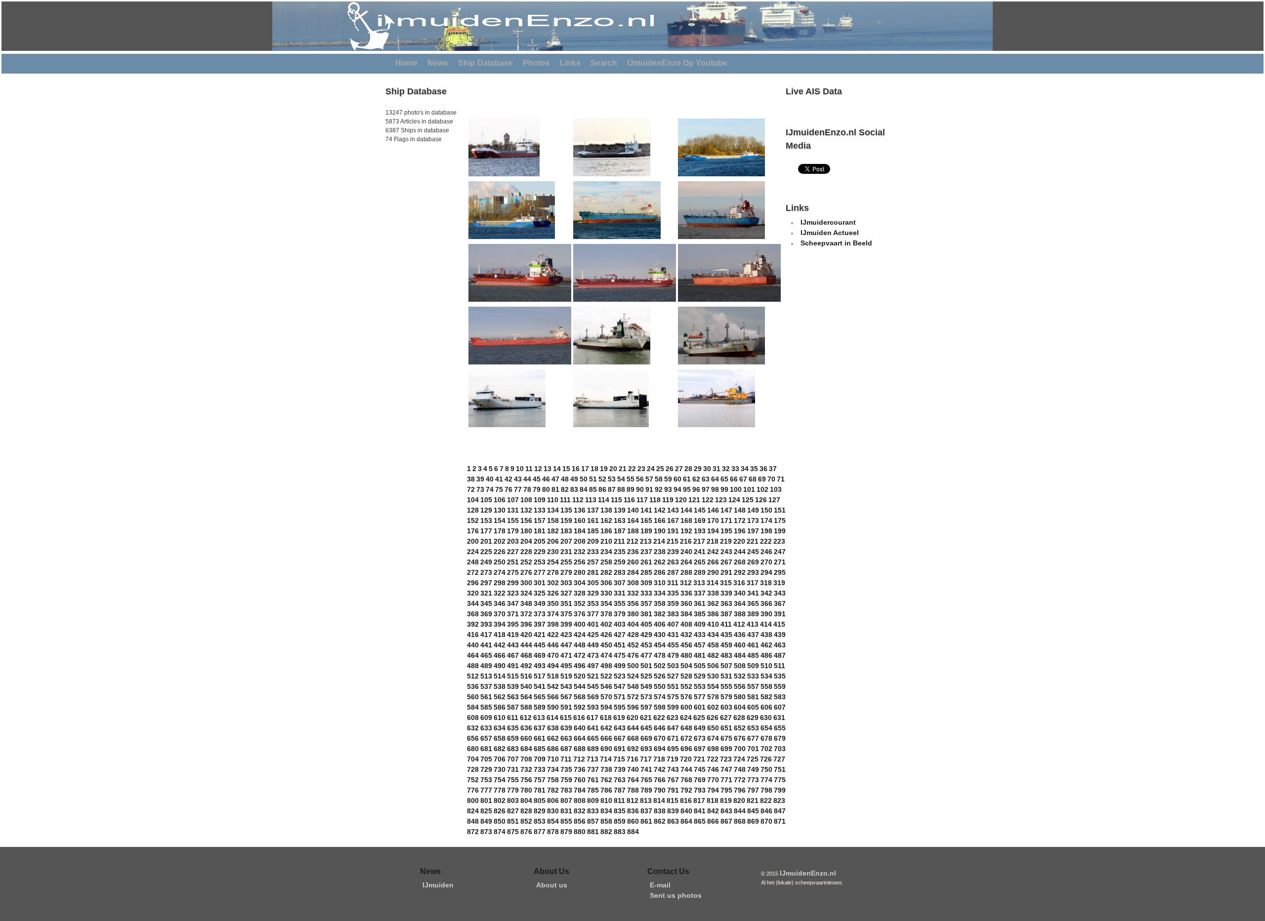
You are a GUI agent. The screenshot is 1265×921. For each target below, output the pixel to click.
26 (670, 469)
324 (526, 593)
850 (500, 821)
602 (713, 707)
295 (780, 572)
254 (553, 562)
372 (526, 614)
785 (593, 790)
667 (620, 738)
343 (780, 593)
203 (513, 541)
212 (632, 541)
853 (540, 821)
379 (620, 614)
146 (713, 510)
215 (672, 541)
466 (500, 655)
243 (726, 552)
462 (766, 645)
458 (713, 645)
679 (780, 738)
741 (646, 769)
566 (553, 697)
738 (606, 769)
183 (566, 531)
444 (526, 645)
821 (753, 800)
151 (780, 510)
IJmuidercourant (828, 222)
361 (700, 603)
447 (566, 645)
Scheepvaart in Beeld (836, 243)
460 (740, 645)
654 (766, 728)
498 (606, 666)
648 (686, 728)
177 (486, 531)
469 (540, 655)
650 (713, 728)
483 (726, 655)
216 (686, 541)
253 (540, 562)
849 (486, 821)
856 (580, 821)
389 (753, 614)
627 (726, 717)
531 (726, 676)
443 (513, 645)
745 (700, 769)
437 (753, 635)
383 (673, 614)
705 (486, 759)
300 (526, 583)
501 (646, 666)
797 (753, 790)
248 (473, 562)
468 (526, 655)
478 (660, 655)
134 (553, 510)
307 (620, 583)
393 (486, 624)
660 (526, 738)
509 (753, 666)
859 (620, 821)
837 (646, 811)
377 (593, 614)
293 (753, 572)
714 (606, 759)
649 (700, 728)
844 (740, 811)
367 (780, 603)
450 (606, 645)
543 (566, 686)
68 (753, 479)
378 (606, 614)
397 (540, 624)
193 (700, 531)
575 (673, 697)
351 (566, 603)
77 (518, 489)
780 (526, 790)
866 (713, 821)
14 (557, 469)
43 (518, 479)
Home (406, 63)
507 (726, 666)
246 (766, 552)
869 (753, 821)
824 (473, 811)
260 (633, 562)
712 (579, 759)
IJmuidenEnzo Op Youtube (677, 63)
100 (736, 489)
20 (613, 469)
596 (633, 707)
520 (580, 676)
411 (726, 624)
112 (578, 500)
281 (593, 572)
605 (753, 707)
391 (780, 614)
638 (553, 728)
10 (520, 469)
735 (566, 769)
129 (486, 510)
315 (726, 583)
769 (700, 780)
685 (540, 749)
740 (633, 769)
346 (500, 603)
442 (500, 645)
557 (753, 686)
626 (712, 717)
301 (540, 583)
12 (538, 469)
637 (540, 728)
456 (686, 645)
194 (713, 531)
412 (739, 624)
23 (641, 469)
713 (592, 759)
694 (660, 749)
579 (726, 697)
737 (593, 769)
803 (513, 800)
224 (473, 552)
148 (740, 510)
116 (629, 500)
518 (553, 676)
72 (471, 489)
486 (766, 655)
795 (726, 790)
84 (584, 489)
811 (619, 800)
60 (677, 479)
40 (490, 479)
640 (580, 728)
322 (500, 593)
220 (739, 541)
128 (473, 510)
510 (766, 666)
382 (660, 614)
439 (780, 635)
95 (687, 489)
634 (500, 728)
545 (593, 686)
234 (606, 552)
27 (679, 469)
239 (673, 552)
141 (646, 510)
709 (540, 759)
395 (513, 624)
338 (713, 593)
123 (721, 500)
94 (677, 489)
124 (734, 500)
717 (646, 759)
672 (686, 738)
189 (646, 531)
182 (553, 531)
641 (593, 728)
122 (708, 500)
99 (724, 489)
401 (593, 624)
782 (553, 790)
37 (773, 469)
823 (779, 800)
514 (500, 676)
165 (646, 520)
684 (526, 749)
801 (486, 800)
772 (740, 780)
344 (473, 603)
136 (580, 510)
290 (713, 572)
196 (740, 531)
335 (673, 593)
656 (473, 738)
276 (526, 572)
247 (780, 552)
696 (686, 749)
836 (633, 811)
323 (513, 593)
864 (686, 821)
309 (646, 583)
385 (700, 614)
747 (726, 769)
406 (660, 624)
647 (673, 728)
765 (646, 780)
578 (713, 697)
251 (513, 562)
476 (633, 655)
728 (473, 769)
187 (620, 531)
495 (566, 666)
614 (552, 717)
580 (740, 697)
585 (486, 707)
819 (726, 800)
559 (780, 686)
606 (766, 707)
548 (633, 686)
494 (553, 666)
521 (593, 676)
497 (593, 666)
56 (640, 479)
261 (646, 562)
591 (566, 707)
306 (606, 583)
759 (566, 780)
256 (580, 562)
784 (580, 790)
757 (540, 780)
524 (633, 676)
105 (486, 500)
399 (566, 624)
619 (619, 717)
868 (740, 821)
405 (646, 624)
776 (473, 790)
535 (780, 676)
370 (500, 614)
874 (500, 832)
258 (606, 562)
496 (580, 666)
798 (766, 790)
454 (660, 645)
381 (646, 614)
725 (753, 759)
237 (646, 552)
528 (686, 676)
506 (713, 666)
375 (566, 614)
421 (540, 635)
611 (512, 717)
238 (660, 552)
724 (739, 759)
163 (620, 520)
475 (620, 655)
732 (526, 769)
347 (513, 603)
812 (632, 800)
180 (526, 531)
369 (486, 614)
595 (620, 707)
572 (633, 697)
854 (553, 821)
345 (486, 603)
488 (473, 666)
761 (593, 780)
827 (513, 811)
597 (646, 707)
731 (513, 769)
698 (713, 749)
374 (553, 614)
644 (633, 728)
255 (566, 562)
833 (593, 811)
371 (513, 614)
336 (686, 593)
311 (672, 583)
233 (593, 552)
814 (659, 800)
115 (616, 500)
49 (574, 479)
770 (713, 780)
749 (753, 769)
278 (553, 572)
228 (526, 552)
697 (700, 749)
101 (749, 489)
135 (566, 510)
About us (551, 885)
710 (553, 759)
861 (646, 821)
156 (526, 520)
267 (726, 562)
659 (513, 738)
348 (526, 603)
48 (565, 479)
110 (552, 500)
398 (553, 624)
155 (513, 520)
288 (686, 572)
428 (633, 635)
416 (473, 635)
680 (473, 749)
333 (646, 593)
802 (500, 800)
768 (686, 780)
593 (593, 707)
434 (713, 635)
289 (700, 572)
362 (713, 603)
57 (649, 479)
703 (780, 749)
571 (620, 697)
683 (513, 749)
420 (526, 635)
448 (580, 645)
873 (486, 832)
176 (473, 531)
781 (540, 790)
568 (580, 697)
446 (553, 645)
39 (480, 479)
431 (673, 635)
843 (726, 811)
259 (620, 562)
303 (566, 583)
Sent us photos (676, 895)
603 (726, 707)
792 (686, 790)
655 (780, 728)
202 (500, 541)
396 (526, 624)
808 (580, 800)
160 (580, 520)
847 (780, 811)
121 (694, 500)
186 (606, 531)
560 (473, 697)
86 (602, 489)
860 (633, 821)
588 (526, 707)
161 (593, 520)
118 (655, 500)
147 (726, 510)
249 (486, 562)
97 (706, 489)
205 (540, 541)
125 (748, 500)
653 (753, 728)
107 (513, 500)
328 (580, 593)
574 (660, 697)
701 (753, 749)
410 (713, 624)
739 (620, 769)
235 (620, 552)
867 (726, 821)
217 (699, 541)
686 (553, 749)
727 (779, 759)
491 (513, 666)
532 (740, 676)
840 (686, 811)
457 (700, 645)
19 (604, 469)
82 (565, 489)
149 (753, 510)
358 (660, 603)
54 (621, 479)
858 (606, 821)
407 (673, 624)
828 (526, 811)
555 (726, 686)
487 (780, 655)
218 (712, 541)
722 (712, 759)
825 (486, 811)
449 (593, 645)
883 (620, 832)
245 (753, 552)
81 (555, 489)
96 (696, 489)
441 (486, 645)
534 (766, 676)
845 (753, 811)
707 (513, 759)
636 (526, 728)
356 (633, 603)
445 (540, 645)
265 (700, 562)
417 (486, 635)
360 (686, 603)
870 (766, 821)
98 (715, 489)
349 (540, 603)
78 (527, 489)
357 (646, 603)
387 (726, 614)
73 (480, 489)
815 (672, 800)
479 (673, 655)
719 (672, 759)
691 (620, 749)
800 (473, 800)
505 (700, 666)
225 (486, 552)
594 (606, 707)
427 (620, 635)
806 (553, 800)
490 (500, 666)
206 (553, 541)
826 (500, 811)
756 (526, 780)
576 (686, 697)
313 (699, 583)
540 (526, 686)
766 (660, 780)
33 (735, 469)
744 (686, 769)
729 (486, 769)
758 (553, 780)
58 (659, 479)
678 (766, 738)
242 (713, 552)
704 (473, 759)
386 (713, 614)
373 (540, 614)
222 (766, 541)
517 (540, 676)
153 (486, 520)
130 (500, 510)
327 (566, 593)
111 (565, 500)
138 (606, 510)
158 (553, 520)
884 (633, 832)
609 (486, 717)
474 (606, 655)
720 (686, 759)
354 (606, 603)
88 (621, 489)
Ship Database (485, 63)
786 (606, 790)
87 (612, 489)
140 (633, 510)
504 (686, 666)
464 (473, 655)
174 (766, 520)
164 (633, 520)
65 (724, 479)
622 (659, 717)
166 (660, 520)
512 (473, 676)
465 (486, 655)
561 (486, 697)
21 (623, 469)
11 (529, 469)
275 (513, 572)
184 (580, 531)
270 (766, 562)
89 (630, 489)
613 (539, 717)
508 (740, 666)
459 (726, 645)
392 (473, 624)
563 (513, 697)
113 (590, 500)
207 (566, 541)
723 (726, 759)
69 (762, 479)
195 (726, 531)
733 (540, 769)
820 (739, 800)
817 (699, 800)
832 (580, 811)
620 (632, 717)
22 (632, 469)
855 (566, 821)
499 (620, 666)
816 (686, 800)
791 (673, 790)
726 (766, 759)
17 (585, 469)
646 (660, 728)
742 (660, 769)
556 (740, 686)
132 (526, 510)
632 (473, 728)
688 (580, 749)
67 (743, 479)
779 (513, 790)
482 (713, 655)
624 (686, 717)
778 (500, 790)
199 (780, 531)
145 (700, 510)
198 (766, 531)
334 (660, 593)
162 (606, 520)
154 (500, 520)
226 (500, 552)
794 (713, 790)
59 (668, 479)
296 (473, 583)
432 (686, 635)
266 (713, 562)
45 (537, 479)
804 (526, 800)
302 (553, 583)
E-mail (660, 885)
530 (713, 676)
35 (754, 469)
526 (660, 676)
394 (500, 624)
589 (540, 707)
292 (740, 572)
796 (740, 790)
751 (780, 769)
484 (740, 655)
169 (700, 520)
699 (726, 749)
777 (486, 790)
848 (473, 821)
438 (766, 635)
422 (553, 635)
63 (706, 479)
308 (633, 583)
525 (646, 676)
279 (566, 572)
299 (513, 583)
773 (753, 780)
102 (762, 489)
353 (593, 603)
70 (771, 479)
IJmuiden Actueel (830, 233)
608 (473, 717)
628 (739, 717)
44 (527, 479)
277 (540, 572)
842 (713, 811)
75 (499, 489)
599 (673, 707)
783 (566, 790)
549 (646, 686)
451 (620, 645)
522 (606, 676)
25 (660, 469)
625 (699, 717)
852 (526, 821)
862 (660, 821)
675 (726, 738)
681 (486, 749)
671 (673, 738)
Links (570, 63)
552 (686, 686)
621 (646, 717)
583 (780, 697)
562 (500, 697)
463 (780, 645)
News (437, 63)
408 (686, 624)
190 (660, 531)
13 (547, 469)
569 (593, 697)
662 (553, 738)
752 (473, 780)
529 (700, 676)
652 (740, 728)
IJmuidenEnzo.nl (808, 873)
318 (766, 583)
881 (593, 832)
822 (766, 800)
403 (620, 624)
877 (540, 832)
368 (473, 614)
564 (526, 697)
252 (526, 562)
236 (633, 552)
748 (740, 769)
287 (673, 572)
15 (566, 469)
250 (500, 562)
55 (630, 479)
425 (593, 635)
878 (553, 832)
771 (726, 780)
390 (766, 614)
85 (593, 489)
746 (713, 769)
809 (593, 800)
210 (606, 541)
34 (745, 469)
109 (540, 500)
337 (700, 593)
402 (606, 624)
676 (740, 738)
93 (668, 489)
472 (580, 655)
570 (606, 697)
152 (473, 520)
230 (553, 552)
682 (500, 749)
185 (593, 531)
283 (620, 572)
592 (580, 707)
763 (620, 780)
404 (633, 624)
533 (753, 676)
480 (686, 655)
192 (686, 531)
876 (526, 832)
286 (660, 572)
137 (593, 510)
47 (555, 479)
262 (660, 562)
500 (633, 666)
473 (593, 655)
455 (673, 645)
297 (486, 583)
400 (580, 624)
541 (540, 686)
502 (660, 666)
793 (700, 790)
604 (740, 707)
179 (513, 531)
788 (633, 790)
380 (633, 614)
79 (537, 489)
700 (740, 749)
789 (646, 790)
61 (687, 479)
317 (753, 583)
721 (699, 759)
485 (753, 655)
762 (606, 780)
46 (546, 479)
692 (633, 749)
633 (486, 728)
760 (580, 780)
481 (700, 655)
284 (633, 572)
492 (526, 666)
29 (698, 469)
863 (673, 821)
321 (486, 593)
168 (686, 520)
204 (526, 541)
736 (580, 769)
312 (686, 583)
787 (620, 790)
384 (686, 614)
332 (633, 593)
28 (688, 469)
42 (508, 479)
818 (712, 800)
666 (606, 738)
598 (660, 707)
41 (499, 479)
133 (540, 510)
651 (726, 728)
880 (580, 832)
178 (500, 531)
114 (603, 500)
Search (603, 63)
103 (776, 489)
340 (740, 593)
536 (473, 686)
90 (640, 489)
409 (700, 624)
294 (766, 572)
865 (700, 821)
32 (726, 469)
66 (734, 479)
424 (580, 635)
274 (500, 572)
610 (500, 717)
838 (660, 811)
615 (566, 717)
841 (700, 811)
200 (473, 541)
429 (646, 635)
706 (500, 759)
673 (700, 738)
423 (566, 635)
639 (566, 728)
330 (606, 593)
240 (686, 552)
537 (486, 686)
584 (473, 707)
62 (696, 479)
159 (566, 520)
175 (780, 520)
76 (508, 489)
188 (633, 531)
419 (513, 635)
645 (646, 728)
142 (660, 510)
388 (740, 614)
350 (553, 603)
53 (612, 479)
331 (620, 593)
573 (646, 697)
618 (606, 717)
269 (753, 562)
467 (513, 655)
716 (632, 759)
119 (668, 500)
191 (673, 531)
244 (740, 552)
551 (673, 686)
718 (659, 759)
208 (580, 541)
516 (526, 676)
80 (546, 489)
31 (716, 469)
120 (681, 500)
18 (594, 469)
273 (486, 572)
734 (553, 769)
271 (780, 562)
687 (566, 749)
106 (500, 500)
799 (780, 790)
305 (593, 583)
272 (473, 572)
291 (726, 572)
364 (740, 603)
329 (593, 593)
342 (766, 593)
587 (513, 707)
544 (580, 686)
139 (620, 510)
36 (763, 469)
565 (540, 697)
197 (753, 531)
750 (766, 769)
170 (713, 520)
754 (500, 780)
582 (766, 697)
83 (574, 489)
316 (739, 583)
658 (500, 738)
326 (553, 593)
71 (781, 479)
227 (513, 552)
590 (553, 707)
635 (513, 728)
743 (673, 769)
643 (620, 728)
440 (473, 645)
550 (660, 686)
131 (513, 510)
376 (580, 614)
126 (761, 500)
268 (740, 562)
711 (566, 759)
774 (766, 780)
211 (619, 541)
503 (673, 666)
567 (566, 697)
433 (700, 635)
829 (540, 811)
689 (593, 749)
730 (500, 769)
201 (486, 541)
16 (576, 469)
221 (753, 541)
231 (566, 552)
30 (707, 469)
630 (766, 717)
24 (651, 469)
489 (486, 666)
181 (540, 531)
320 (473, 593)
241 (700, 552)
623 (672, 717)
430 (660, 635)
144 (686, 510)
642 (606, 728)
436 (740, 635)
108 (526, 500)
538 (500, 686)
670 (660, 738)
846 (766, 811)
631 (779, 717)
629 (753, 717)
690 (606, 749)
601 (700, 707)
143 (673, 510)
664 (580, 738)
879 (566, 832)
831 (566, 811)
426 (606, 635)
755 (513, 780)
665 (593, 738)
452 (633, 645)
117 (642, 500)
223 (779, 541)
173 (753, 520)
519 (566, 676)
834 (606, 811)
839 (673, 811)
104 (473, 500)
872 (473, 832)
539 (513, 686)
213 (646, 541)
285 (646, 572)
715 (619, 759)
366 (766, 603)
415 (779, 624)
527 (673, 676)
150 (766, 510)
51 (593, 479)
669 (646, 738)
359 (673, 603)
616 (579, 717)
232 (580, 552)
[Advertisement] (415, 212)
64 (715, 479)
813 (646, 800)
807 (566, 800)
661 (540, 738)
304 (580, 583)
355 (620, 603)
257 (593, 562)
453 (646, 645)
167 (673, 520)
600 (686, 707)
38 (471, 479)
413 (753, 624)
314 (712, 583)
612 (526, 717)
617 (592, 717)
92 (659, 489)
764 (633, 780)
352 (580, 603)
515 (513, 676)
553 (700, 686)
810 (606, 800)
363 (726, 603)
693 (646, 749)
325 (540, 593)
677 (753, 738)
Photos (536, 63)
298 (500, 583)
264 (686, 562)
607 (780, 707)
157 (540, 520)
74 (490, 489)
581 (753, 697)
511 (779, 666)
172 (740, 520)
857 (593, 821)
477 (646, 655)
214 (659, 541)
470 (553, 655)
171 (726, 520)
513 (486, 676)
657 (486, 738)
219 (726, 541)
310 (660, 583)
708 (526, 759)
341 (753, 593)
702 (766, 749)
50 (584, 479)
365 (753, 603)
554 (713, 686)
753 (486, 780)
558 (766, 686)
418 (500, 635)
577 (700, 697)
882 (606, 832)
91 (649, 489)
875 (513, 832)
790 (660, 790)
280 (580, 572)
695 (673, 749)
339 (726, 593)
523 (620, 676)
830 (553, 811)
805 (540, 800)
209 (593, 541)
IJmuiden (438, 885)
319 (779, 583)
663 (566, 738)
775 (780, 780)
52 (602, 479)
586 (500, 707)
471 (566, 655)
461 (753, 645)
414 (766, 624)
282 (606, 572)
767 (673, 780)
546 (606, 686)
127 (774, 500)
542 (553, 686)
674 (713, 738)
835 (620, 811)
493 (540, 666)
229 (540, 552)
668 (633, 738)
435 (726, 635)
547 (620, 686)
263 (673, 562)
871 (780, 821)
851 (513, 821)
